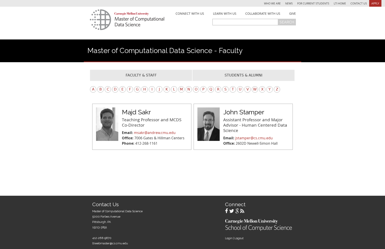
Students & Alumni (243, 75)
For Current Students (313, 3)
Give (292, 13)
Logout (239, 238)
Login (228, 238)
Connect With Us (190, 13)
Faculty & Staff (141, 75)
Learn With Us (224, 13)
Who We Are (272, 3)
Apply (375, 3)
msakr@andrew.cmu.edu (155, 132)
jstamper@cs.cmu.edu (254, 138)
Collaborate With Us (262, 13)
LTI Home (340, 3)
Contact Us (358, 3)
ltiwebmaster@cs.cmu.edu (110, 243)
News (289, 3)
